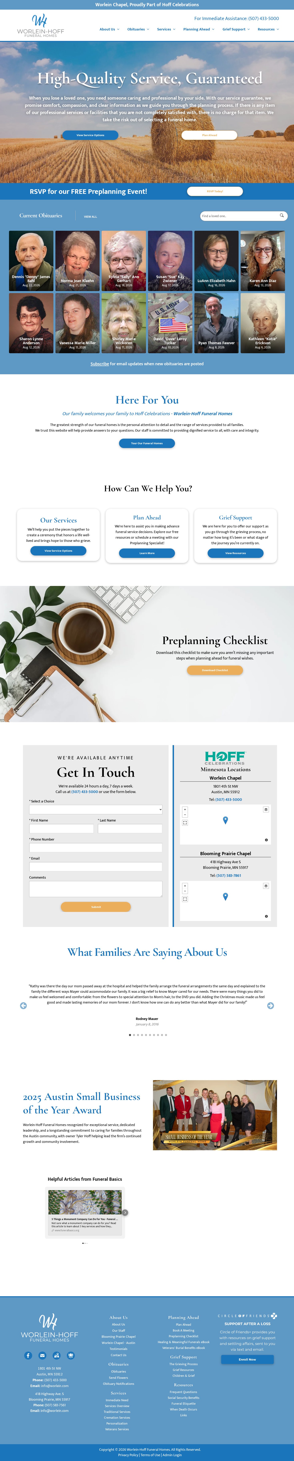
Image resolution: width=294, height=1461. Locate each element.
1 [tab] (130, 1035)
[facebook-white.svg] (28, 1359)
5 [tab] (146, 1035)
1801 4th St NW (49, 1368)
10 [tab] (166, 1035)
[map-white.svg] (57, 1359)
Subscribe (100, 364)
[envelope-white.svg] (42, 1359)
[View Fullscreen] (185, 822)
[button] (45, 1212)
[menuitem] (109, 29)
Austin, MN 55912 (50, 1374)
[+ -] (225, 824)
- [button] (185, 814)
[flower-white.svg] (71, 1359)
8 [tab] (158, 1035)
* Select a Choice (41, 801)
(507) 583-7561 (55, 1405)
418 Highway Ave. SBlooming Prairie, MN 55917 (49, 1397)
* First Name (38, 820)
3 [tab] (138, 1035)
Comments (37, 877)
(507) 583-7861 (228, 875)
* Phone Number (41, 839)
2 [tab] (134, 1035)
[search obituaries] (283, 216)
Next (271, 1006)
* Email (34, 858)
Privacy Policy (128, 1455)
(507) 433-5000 (263, 19)
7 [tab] (154, 1035)
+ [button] (185, 809)
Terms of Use (150, 1455)
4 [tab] (142, 1035)
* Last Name (107, 820)
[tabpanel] (147, 1000)
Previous (23, 1006)
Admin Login (172, 1455)
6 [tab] (150, 1035)
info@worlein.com (55, 1385)
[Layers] (266, 809)
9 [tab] (162, 1035)
